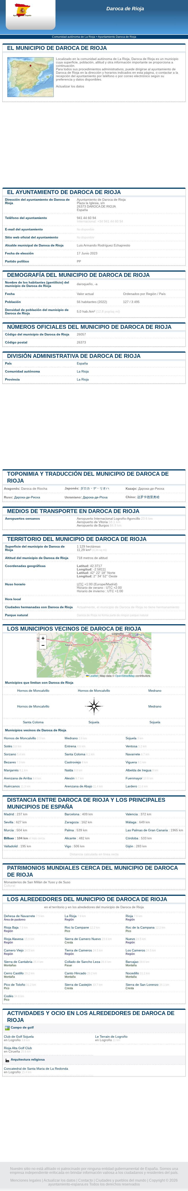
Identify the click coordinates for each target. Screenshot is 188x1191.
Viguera (131, 762)
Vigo (68, 846)
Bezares (10, 762)
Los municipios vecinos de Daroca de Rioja (74, 629)
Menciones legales (25, 1180)
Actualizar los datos (70, 86)
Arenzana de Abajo (78, 786)
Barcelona (72, 814)
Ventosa (131, 746)
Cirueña (14, 1051)
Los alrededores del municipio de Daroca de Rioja (87, 899)
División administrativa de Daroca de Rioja (74, 356)
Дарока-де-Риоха (27, 497)
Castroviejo (73, 762)
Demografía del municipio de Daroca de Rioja (78, 275)
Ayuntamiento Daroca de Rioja (117, 36)
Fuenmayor (134, 778)
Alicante (70, 838)
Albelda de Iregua (138, 770)
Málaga (131, 822)
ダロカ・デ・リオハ (94, 488)
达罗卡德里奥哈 (148, 497)
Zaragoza (72, 822)
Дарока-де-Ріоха (95, 497)
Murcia (9, 830)
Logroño (14, 1040)
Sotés (8, 746)
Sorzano (10, 754)
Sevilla (8, 822)
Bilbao (9, 838)
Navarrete (133, 754)
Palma (69, 830)
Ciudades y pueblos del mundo (121, 1180)
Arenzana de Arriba (18, 778)
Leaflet (93, 676)
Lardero (131, 786)
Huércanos (12, 786)
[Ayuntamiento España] (26, 10)
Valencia (132, 814)
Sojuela (93, 722)
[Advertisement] (94, 145)
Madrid (9, 814)
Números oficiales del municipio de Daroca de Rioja (89, 327)
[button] (42, 638)
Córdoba (132, 838)
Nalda (69, 770)
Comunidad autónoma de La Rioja (73, 36)
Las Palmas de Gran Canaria (147, 830)
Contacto (85, 1180)
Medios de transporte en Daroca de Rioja (73, 511)
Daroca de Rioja (125, 8)
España (82, 363)
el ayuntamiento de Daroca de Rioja (64, 192)
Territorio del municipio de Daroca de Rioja (77, 539)
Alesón (70, 778)
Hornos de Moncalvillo (33, 690)
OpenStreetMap (125, 676)
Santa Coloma (33, 722)
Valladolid (11, 846)
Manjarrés (11, 770)
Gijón (129, 846)
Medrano (154, 690)
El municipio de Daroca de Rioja (57, 48)
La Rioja (83, 371)
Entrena (70, 746)
